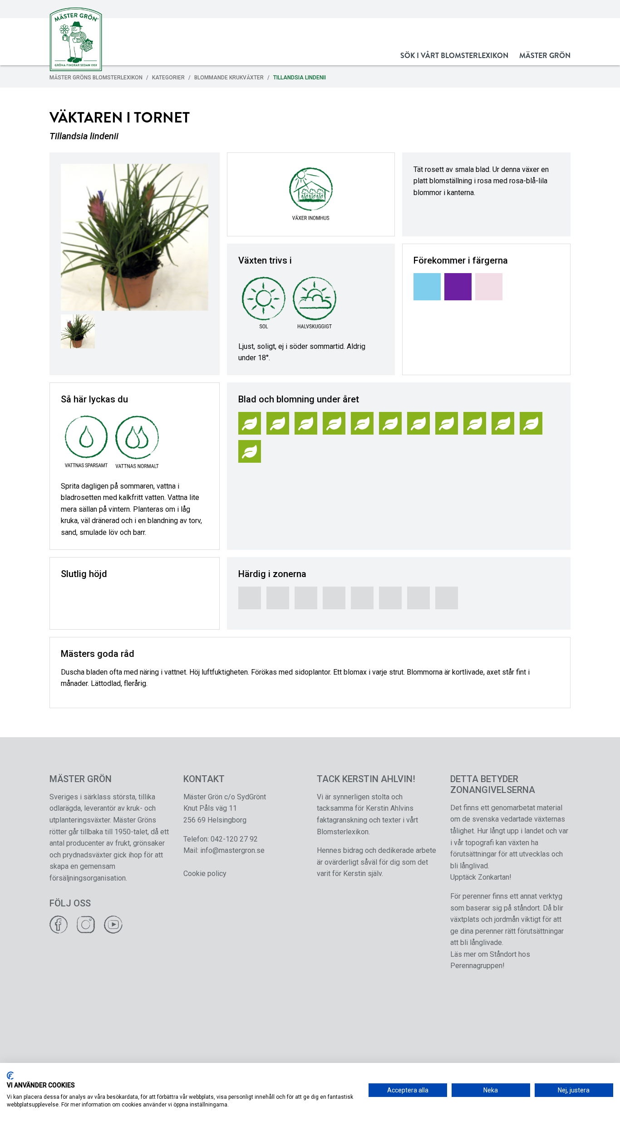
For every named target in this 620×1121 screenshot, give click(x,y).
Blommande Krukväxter (229, 77)
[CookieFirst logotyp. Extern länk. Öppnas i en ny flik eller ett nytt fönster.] (10, 1076)
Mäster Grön (545, 55)
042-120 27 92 (234, 839)
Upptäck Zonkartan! (481, 877)
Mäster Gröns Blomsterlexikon (96, 77)
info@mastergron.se (232, 850)
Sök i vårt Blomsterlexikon (454, 55)
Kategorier (168, 77)
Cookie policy (204, 873)
